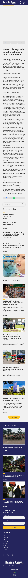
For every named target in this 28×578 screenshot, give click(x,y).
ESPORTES (5, 546)
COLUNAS (5, 548)
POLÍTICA (5, 541)
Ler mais (5, 218)
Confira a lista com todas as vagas (11, 92)
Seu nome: (6, 515)
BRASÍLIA (5, 537)
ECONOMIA (6, 543)
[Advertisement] (14, 23)
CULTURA (5, 550)
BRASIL (5, 539)
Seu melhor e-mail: (8, 521)
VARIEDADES (6, 552)
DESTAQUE (5, 535)
